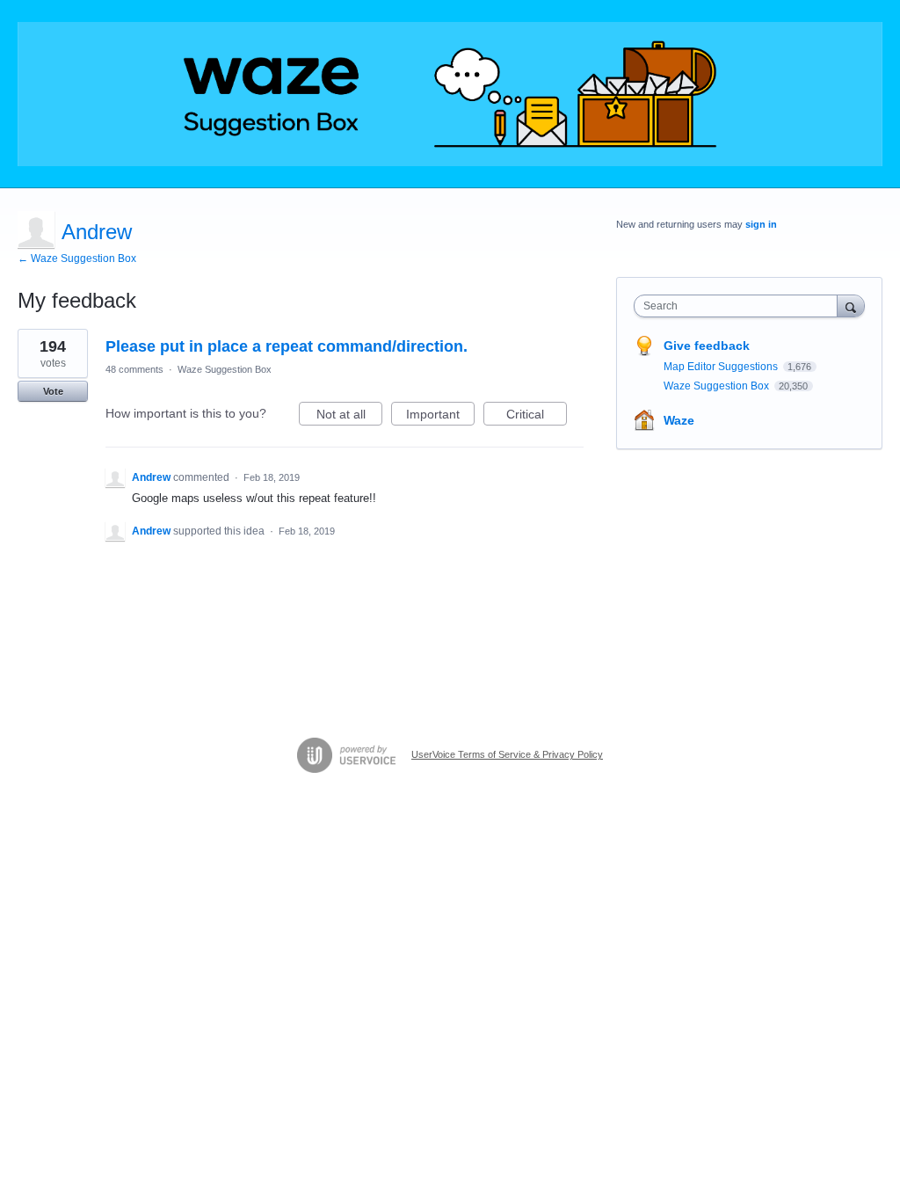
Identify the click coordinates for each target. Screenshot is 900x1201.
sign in (761, 224)
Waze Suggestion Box (225, 369)
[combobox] (739, 306)
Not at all (349, 416)
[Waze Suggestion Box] (450, 94)
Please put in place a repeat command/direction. (286, 346)
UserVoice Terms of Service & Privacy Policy (507, 754)
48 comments (134, 369)
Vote (53, 391)
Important (440, 416)
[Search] (851, 306)
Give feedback (707, 345)
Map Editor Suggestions (722, 366)
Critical (536, 416)
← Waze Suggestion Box (77, 258)
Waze (679, 420)
